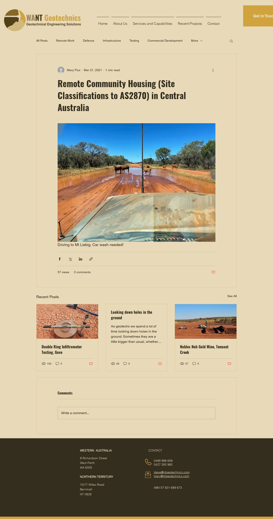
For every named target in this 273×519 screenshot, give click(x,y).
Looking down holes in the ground (131, 314)
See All (232, 296)
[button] (231, 41)
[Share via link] (91, 259)
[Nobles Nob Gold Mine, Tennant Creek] (206, 321)
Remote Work (65, 40)
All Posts (42, 40)
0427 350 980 (163, 464)
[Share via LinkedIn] (80, 259)
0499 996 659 (163, 461)
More (194, 40)
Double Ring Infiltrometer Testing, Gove (62, 349)
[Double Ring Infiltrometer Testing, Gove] (67, 321)
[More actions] (212, 70)
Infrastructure (112, 40)
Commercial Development (165, 40)
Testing (134, 40)
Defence (88, 40)
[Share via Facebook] (60, 259)
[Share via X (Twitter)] (70, 259)
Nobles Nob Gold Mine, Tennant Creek (204, 349)
